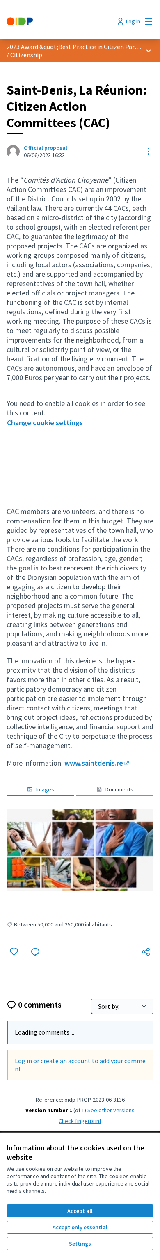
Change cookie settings (45, 422)
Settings (80, 1243)
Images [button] (45, 789)
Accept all (80, 1211)
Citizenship (26, 55)
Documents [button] (119, 789)
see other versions (111, 1110)
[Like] (14, 951)
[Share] (146, 951)
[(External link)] (80, 850)
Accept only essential (80, 1227)
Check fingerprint (80, 1121)
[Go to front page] (61, 21)
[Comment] (35, 951)
